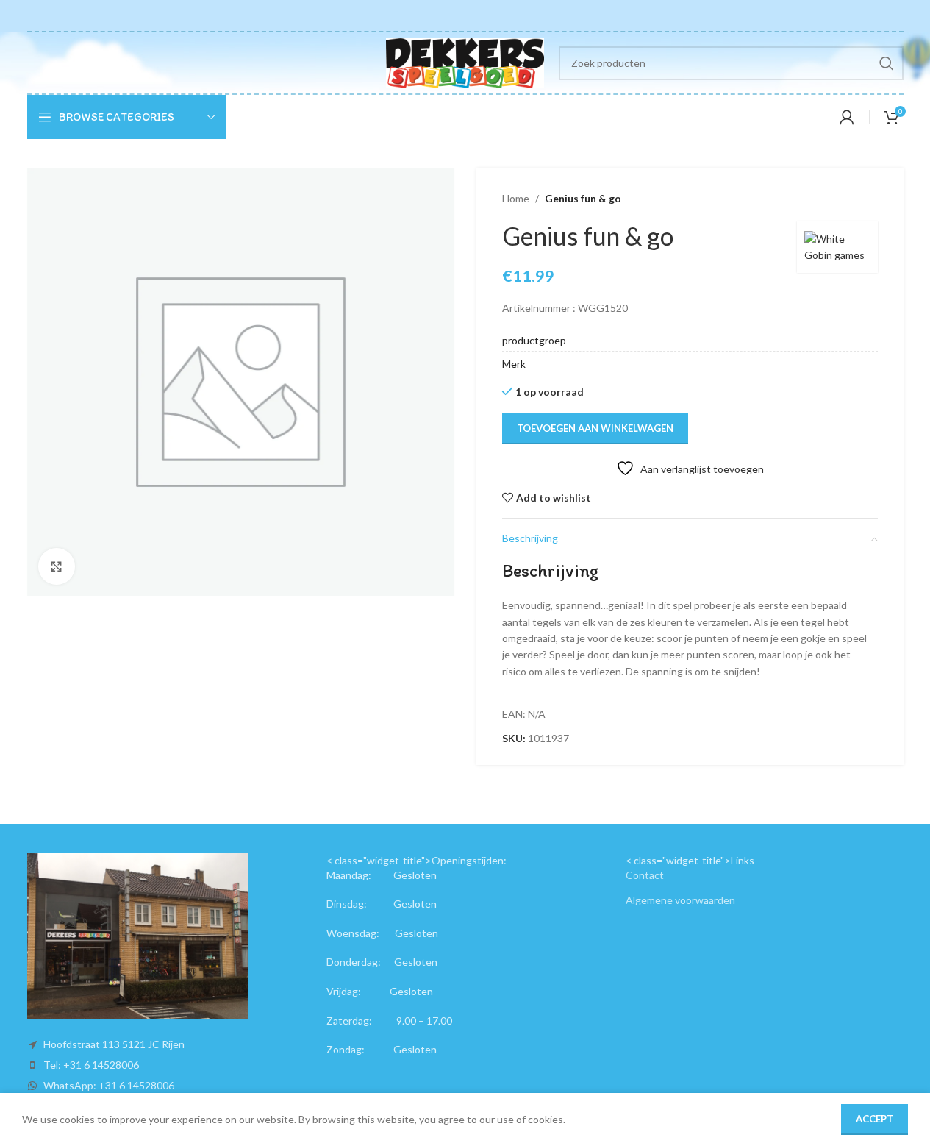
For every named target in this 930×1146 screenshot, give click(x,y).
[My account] (847, 117)
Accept (874, 1119)
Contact (645, 875)
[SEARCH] (887, 63)
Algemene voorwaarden (680, 900)
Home (515, 198)
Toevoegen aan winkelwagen (595, 428)
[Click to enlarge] (56, 566)
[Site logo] (465, 61)
